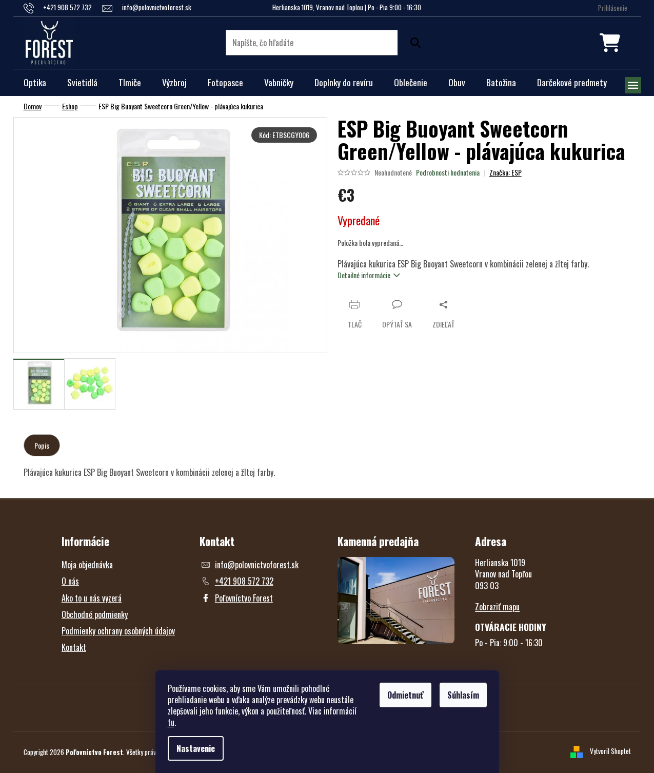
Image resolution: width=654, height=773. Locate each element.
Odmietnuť (405, 695)
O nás (70, 581)
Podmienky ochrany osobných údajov (118, 630)
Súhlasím (463, 695)
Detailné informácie (364, 274)
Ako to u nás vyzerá (92, 598)
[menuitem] (34, 82)
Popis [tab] (41, 445)
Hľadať (413, 42)
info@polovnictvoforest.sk (257, 564)
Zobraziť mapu (497, 606)
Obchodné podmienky (95, 614)
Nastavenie (195, 748)
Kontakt (74, 647)
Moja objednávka (87, 564)
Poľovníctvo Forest (244, 598)
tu (171, 722)
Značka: (505, 172)
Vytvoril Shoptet (610, 751)
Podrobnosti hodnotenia (448, 172)
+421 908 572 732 (244, 581)
